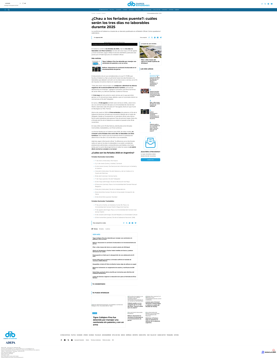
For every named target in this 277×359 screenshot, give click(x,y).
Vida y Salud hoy (151, 335)
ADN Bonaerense (147, 9)
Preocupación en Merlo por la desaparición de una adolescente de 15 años (113, 255)
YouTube (72, 340)
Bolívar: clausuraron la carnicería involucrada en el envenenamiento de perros (114, 243)
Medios (177, 9)
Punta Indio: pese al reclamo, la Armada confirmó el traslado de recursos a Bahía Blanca (112, 260)
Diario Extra (142, 335)
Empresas (128, 335)
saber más (150, 159)
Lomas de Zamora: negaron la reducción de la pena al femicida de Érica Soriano (114, 277)
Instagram (65, 340)
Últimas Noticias (103, 9)
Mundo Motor (162, 335)
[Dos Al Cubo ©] (269, 353)
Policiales (138, 9)
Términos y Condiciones (96, 340)
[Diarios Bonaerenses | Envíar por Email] (158, 37)
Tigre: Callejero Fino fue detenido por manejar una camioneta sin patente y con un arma (112, 238)
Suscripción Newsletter (79, 340)
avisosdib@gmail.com (29, 348)
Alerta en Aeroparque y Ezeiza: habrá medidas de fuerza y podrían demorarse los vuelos (113, 251)
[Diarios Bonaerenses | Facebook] (262, 4)
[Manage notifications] (273, 350)
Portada (93, 13)
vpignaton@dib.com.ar (20, 348)
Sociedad (131, 9)
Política (112, 9)
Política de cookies (106, 340)
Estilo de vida (156, 9)
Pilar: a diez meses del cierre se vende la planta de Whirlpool (111, 247)
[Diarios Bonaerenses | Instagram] (268, 4)
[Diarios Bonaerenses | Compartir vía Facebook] (149, 37)
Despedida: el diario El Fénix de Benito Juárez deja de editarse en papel (114, 264)
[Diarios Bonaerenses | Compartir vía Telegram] (160, 37)
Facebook (61, 340)
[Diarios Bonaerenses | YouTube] (272, 4)
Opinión (125, 9)
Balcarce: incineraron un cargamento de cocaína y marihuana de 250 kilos (113, 268)
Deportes (164, 9)
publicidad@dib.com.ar (10, 348)
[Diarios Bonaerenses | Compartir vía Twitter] (152, 37)
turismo (107, 229)
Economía (118, 9)
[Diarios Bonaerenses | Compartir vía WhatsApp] (155, 37)
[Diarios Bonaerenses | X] (265, 4)
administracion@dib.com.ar (9, 352)
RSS (113, 340)
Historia (171, 9)
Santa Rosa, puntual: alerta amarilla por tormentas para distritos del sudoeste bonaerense (113, 272)
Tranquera (170, 335)
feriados (101, 229)
